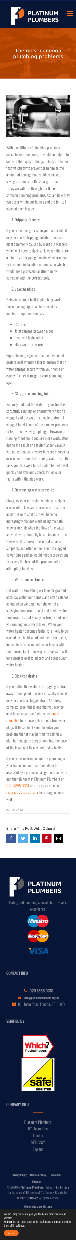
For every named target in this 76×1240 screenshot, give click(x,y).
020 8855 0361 (17, 785)
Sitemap (36, 1181)
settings (20, 1225)
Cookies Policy (38, 1175)
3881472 (32, 1197)
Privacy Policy (19, 1175)
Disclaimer (55, 1175)
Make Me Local (44, 1206)
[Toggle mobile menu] (70, 13)
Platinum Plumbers (31, 1187)
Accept (11, 1233)
